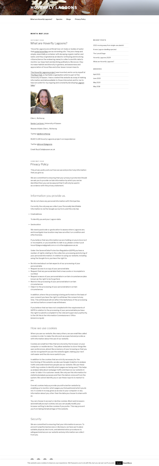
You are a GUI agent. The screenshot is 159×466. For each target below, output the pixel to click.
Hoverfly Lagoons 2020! (102, 57)
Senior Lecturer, (37, 123)
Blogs (68, 19)
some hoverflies (41, 52)
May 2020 (96, 82)
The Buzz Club (36, 75)
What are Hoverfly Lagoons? (41, 19)
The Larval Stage (99, 53)
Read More (127, 463)
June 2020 (97, 78)
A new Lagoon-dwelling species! (104, 49)
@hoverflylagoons (44, 144)
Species (59, 19)
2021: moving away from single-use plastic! (108, 45)
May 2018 (96, 86)
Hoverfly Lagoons (54, 7)
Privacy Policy (80, 19)
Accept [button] (119, 463)
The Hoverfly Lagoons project (43, 72)
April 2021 (96, 74)
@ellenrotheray (43, 134)
